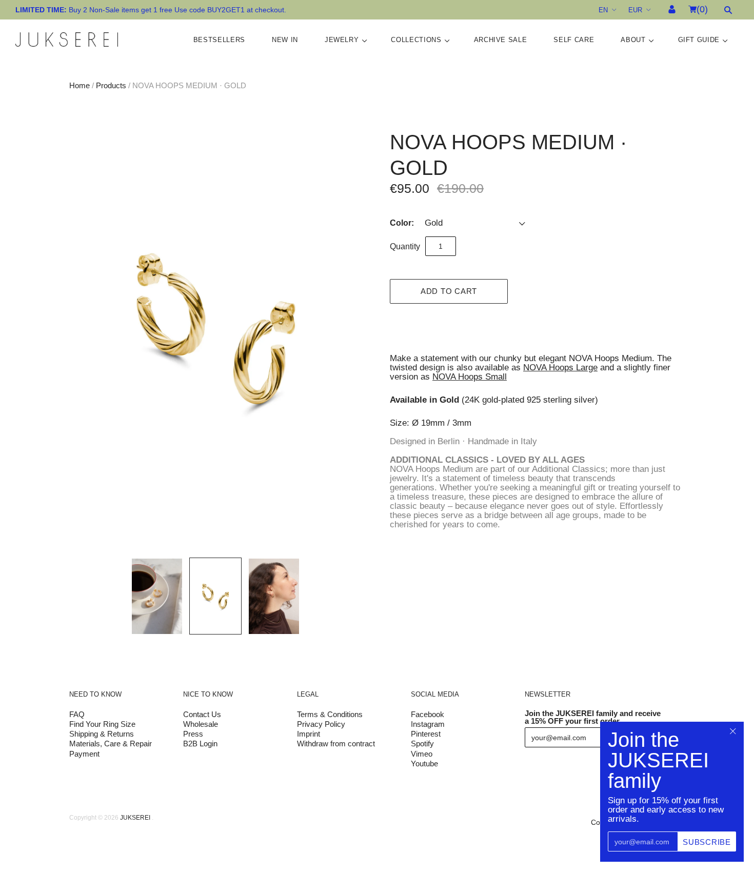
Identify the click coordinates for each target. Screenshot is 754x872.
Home (79, 85)
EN (603, 10)
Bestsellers (219, 40)
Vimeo (421, 753)
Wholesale (200, 724)
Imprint (308, 733)
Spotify (422, 743)
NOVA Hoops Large (560, 367)
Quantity (405, 246)
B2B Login (200, 743)
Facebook (427, 714)
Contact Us (202, 714)
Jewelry (342, 40)
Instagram (428, 724)
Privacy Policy (321, 724)
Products (111, 85)
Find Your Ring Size (102, 724)
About (633, 40)
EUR (635, 10)
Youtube (424, 763)
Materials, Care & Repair (110, 743)
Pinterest (426, 733)
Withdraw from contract (336, 743)
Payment (84, 753)
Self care (573, 40)
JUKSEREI (135, 817)
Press (193, 733)
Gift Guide (699, 40)
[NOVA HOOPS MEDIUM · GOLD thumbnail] (157, 596)
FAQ (77, 714)
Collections (416, 40)
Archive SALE (500, 40)
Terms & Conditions (330, 714)
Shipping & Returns (101, 733)
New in (285, 40)
